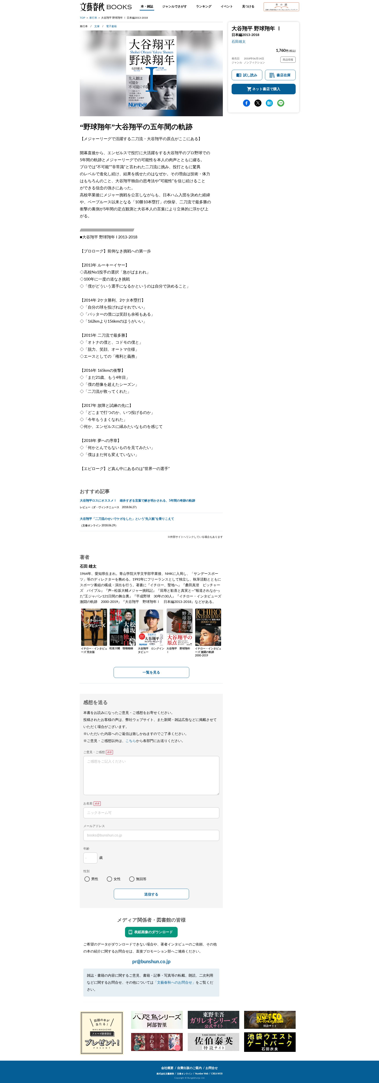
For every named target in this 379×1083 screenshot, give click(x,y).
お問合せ (212, 1068)
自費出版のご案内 (189, 1068)
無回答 (141, 879)
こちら (130, 741)
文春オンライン (184, 1074)
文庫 (97, 26)
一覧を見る (151, 672)
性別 (86, 871)
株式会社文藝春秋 (165, 1074)
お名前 (88, 803)
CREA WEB (217, 1074)
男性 (94, 879)
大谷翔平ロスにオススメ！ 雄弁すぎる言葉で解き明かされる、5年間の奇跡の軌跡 (137, 500)
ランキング (203, 6)
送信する (151, 894)
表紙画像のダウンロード (153, 932)
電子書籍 (111, 26)
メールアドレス (94, 826)
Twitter (257, 103)
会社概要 (167, 1068)
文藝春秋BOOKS (106, 7)
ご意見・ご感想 (94, 752)
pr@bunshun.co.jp (151, 961)
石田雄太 (239, 41)
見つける (248, 6)
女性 (117, 879)
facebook (246, 103)
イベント (227, 6)
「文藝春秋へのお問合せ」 (175, 982)
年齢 (86, 848)
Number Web (201, 1074)
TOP (82, 17)
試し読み (250, 75)
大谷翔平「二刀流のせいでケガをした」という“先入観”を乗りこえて (127, 518)
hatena (269, 103)
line (280, 103)
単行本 (93, 17)
